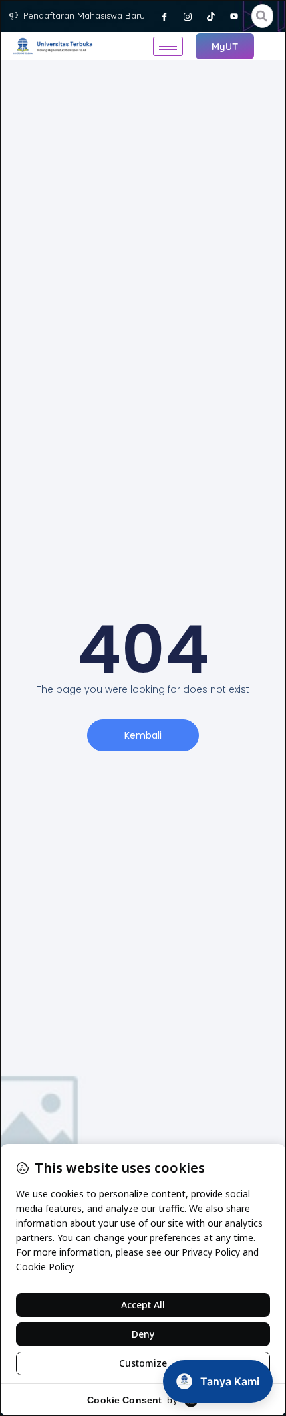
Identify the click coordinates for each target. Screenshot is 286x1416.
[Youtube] (234, 16)
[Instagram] (188, 16)
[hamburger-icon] (168, 46)
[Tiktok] (211, 16)
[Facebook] (164, 16)
